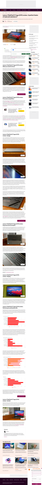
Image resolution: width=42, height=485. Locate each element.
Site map (7, 479)
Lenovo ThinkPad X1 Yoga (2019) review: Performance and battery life (33, 47)
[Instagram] (36, 10)
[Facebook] (32, 10)
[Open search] (40, 10)
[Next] (24, 35)
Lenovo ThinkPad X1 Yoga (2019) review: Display (32, 45)
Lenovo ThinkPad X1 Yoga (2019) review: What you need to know (33, 36)
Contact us (4, 479)
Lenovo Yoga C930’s (5, 216)
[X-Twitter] (35, 10)
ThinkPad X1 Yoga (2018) (13, 57)
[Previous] (4, 35)
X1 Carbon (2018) (21, 424)
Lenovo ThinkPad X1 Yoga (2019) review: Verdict (32, 49)
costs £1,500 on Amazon (18, 117)
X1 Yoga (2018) (17, 424)
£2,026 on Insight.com (8, 101)
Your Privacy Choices (16, 479)
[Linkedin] (33, 10)
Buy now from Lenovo (21, 94)
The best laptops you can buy (10, 272)
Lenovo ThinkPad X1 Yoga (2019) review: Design (32, 41)
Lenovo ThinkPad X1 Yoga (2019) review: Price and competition (33, 38)
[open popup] (24, 41)
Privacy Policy (11, 479)
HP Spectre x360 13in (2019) (7, 119)
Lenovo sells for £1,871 (11, 102)
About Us (21, 479)
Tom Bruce (5, 21)
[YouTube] (38, 10)
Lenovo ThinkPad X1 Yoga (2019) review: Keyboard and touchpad (33, 43)
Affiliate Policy (25, 479)
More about (5, 436)
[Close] (30, 49)
